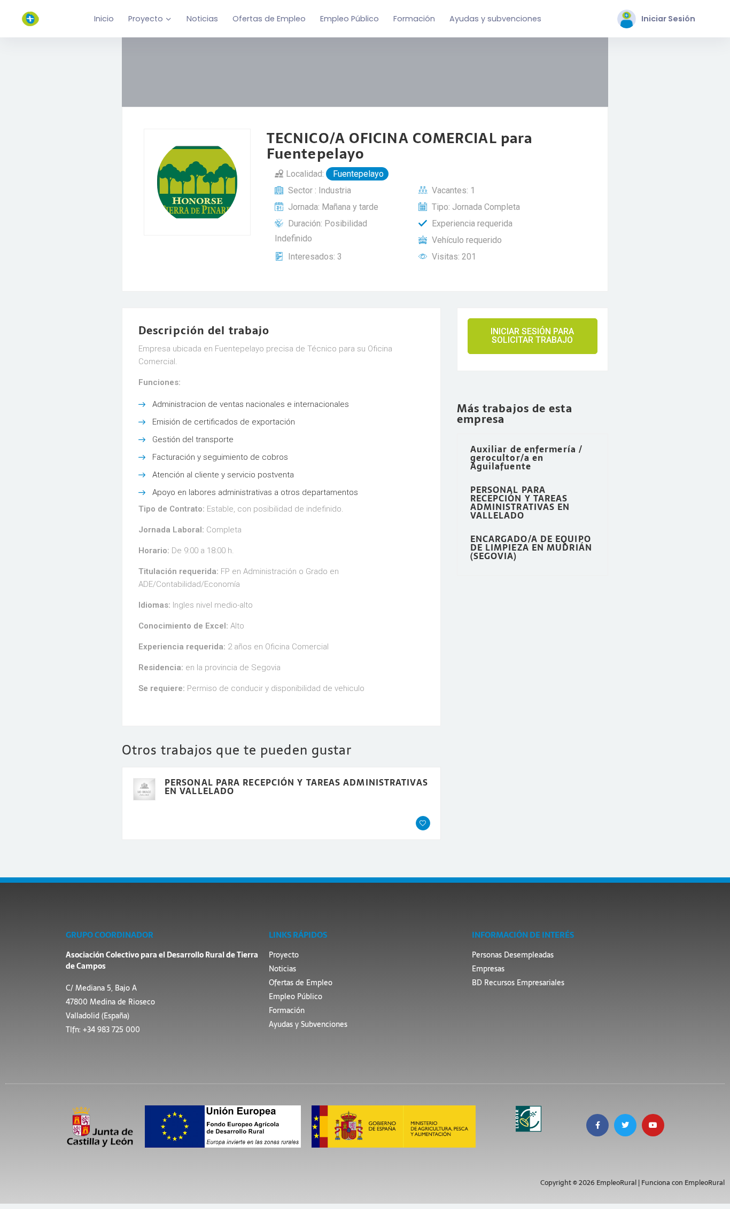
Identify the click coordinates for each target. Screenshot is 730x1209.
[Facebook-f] (597, 1125)
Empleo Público (349, 18)
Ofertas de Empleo (269, 18)
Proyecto (145, 18)
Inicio (104, 18)
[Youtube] (653, 1125)
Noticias (202, 18)
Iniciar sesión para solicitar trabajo (532, 335)
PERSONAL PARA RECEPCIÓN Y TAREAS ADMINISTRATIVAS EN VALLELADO (296, 786)
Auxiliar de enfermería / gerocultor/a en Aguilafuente (526, 457)
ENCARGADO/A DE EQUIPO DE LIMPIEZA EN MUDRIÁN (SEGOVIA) (531, 547)
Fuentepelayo (357, 174)
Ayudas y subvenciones (495, 18)
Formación (414, 18)
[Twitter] (625, 1125)
